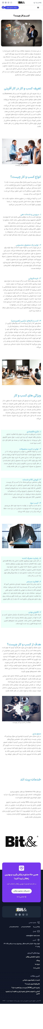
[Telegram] (5, 2)
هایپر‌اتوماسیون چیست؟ (32, 984)
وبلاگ (38, 961)
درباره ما (37, 964)
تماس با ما (36, 968)
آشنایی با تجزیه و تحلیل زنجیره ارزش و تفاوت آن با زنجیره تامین (23, 992)
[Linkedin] (3, 2)
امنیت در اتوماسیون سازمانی (31, 980)
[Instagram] (11, 2)
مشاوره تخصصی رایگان (33, 957)
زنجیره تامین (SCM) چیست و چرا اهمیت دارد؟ (25, 988)
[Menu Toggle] (38, 7)
